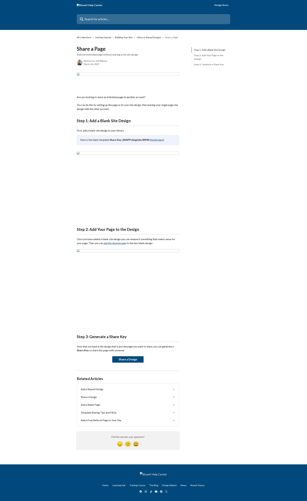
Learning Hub (119, 485)
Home (105, 485)
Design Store (221, 5)
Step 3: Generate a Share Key (209, 64)
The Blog (153, 485)
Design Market (169, 485)
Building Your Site (124, 37)
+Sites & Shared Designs (148, 37)
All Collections (84, 37)
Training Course (137, 485)
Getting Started (103, 37)
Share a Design (128, 359)
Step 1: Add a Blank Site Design (209, 49)
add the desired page (114, 243)
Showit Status (197, 485)
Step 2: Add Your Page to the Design (208, 57)
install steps (156, 139)
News (183, 485)
